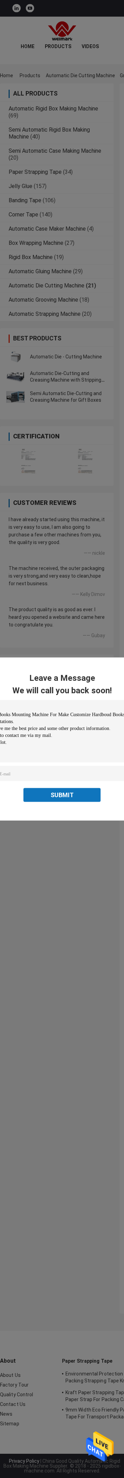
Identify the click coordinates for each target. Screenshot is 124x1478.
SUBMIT (62, 795)
